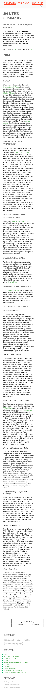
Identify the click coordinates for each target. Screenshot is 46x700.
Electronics (9, 640)
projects (10, 3)
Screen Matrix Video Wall (13, 670)
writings (23, 3)
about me (37, 3)
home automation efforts (20, 221)
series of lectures (13, 290)
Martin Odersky (8, 93)
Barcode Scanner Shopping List (15, 672)
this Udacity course (22, 152)
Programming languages (13, 643)
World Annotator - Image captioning (16, 662)
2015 (31, 49)
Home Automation (10, 668)
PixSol (6, 664)
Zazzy (6, 654)
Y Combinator (8, 408)
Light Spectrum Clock (12, 658)
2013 (15, 49)
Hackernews (27, 410)
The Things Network (11, 656)
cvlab (6, 660)
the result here (13, 282)
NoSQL (27, 640)
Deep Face (8, 666)
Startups (18, 640)
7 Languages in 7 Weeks (16, 86)
